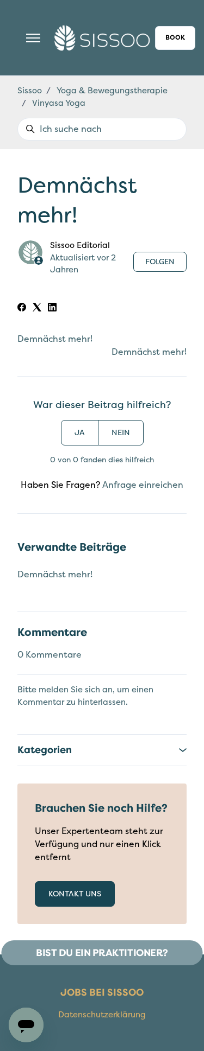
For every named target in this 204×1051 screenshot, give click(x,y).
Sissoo (29, 90)
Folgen (160, 261)
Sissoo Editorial (80, 245)
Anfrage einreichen (142, 485)
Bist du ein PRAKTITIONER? (102, 953)
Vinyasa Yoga (58, 103)
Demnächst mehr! (54, 339)
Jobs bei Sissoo (102, 992)
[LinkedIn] (52, 308)
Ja (80, 432)
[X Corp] (37, 308)
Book (175, 38)
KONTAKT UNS (74, 894)
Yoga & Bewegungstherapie (112, 90)
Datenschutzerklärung (102, 1015)
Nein (121, 432)
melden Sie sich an (76, 690)
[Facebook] (21, 308)
